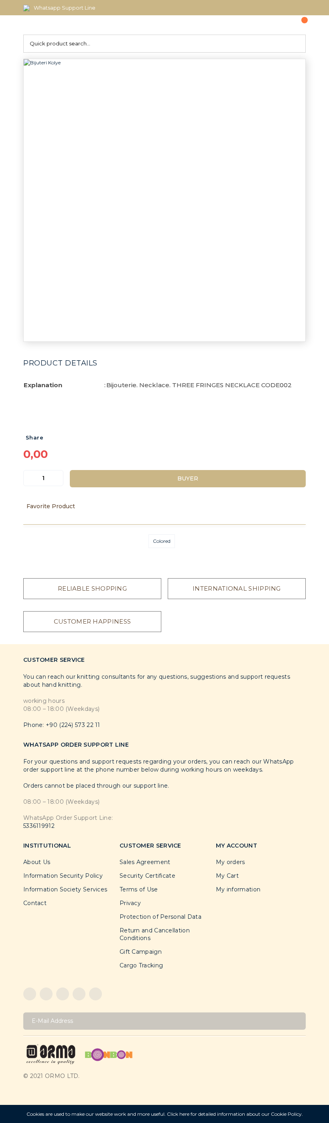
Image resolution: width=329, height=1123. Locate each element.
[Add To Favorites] (164, 506)
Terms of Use (139, 889)
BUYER (187, 478)
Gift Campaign (141, 951)
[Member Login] (275, 25)
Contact (35, 903)
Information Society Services (65, 889)
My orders (230, 862)
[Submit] (297, 1021)
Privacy (130, 903)
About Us (36, 862)
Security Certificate (147, 875)
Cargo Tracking (141, 965)
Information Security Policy (63, 875)
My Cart (227, 875)
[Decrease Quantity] (30, 478)
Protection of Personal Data (160, 916)
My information (238, 889)
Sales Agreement (145, 862)
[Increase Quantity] (57, 478)
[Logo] (51, 1054)
